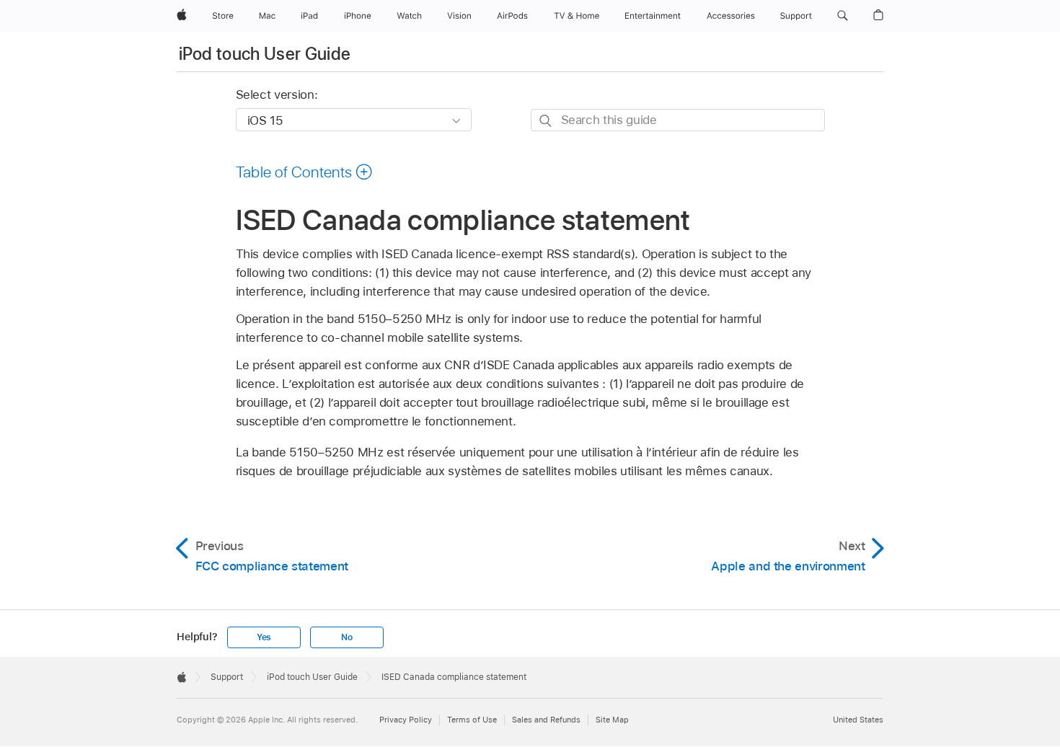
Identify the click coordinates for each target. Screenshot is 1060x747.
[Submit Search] (546, 120)
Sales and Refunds (546, 720)
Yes (264, 637)
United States (858, 720)
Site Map (612, 720)
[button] (842, 16)
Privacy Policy (405, 720)
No (347, 637)
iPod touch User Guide (265, 53)
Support (227, 677)
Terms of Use (472, 720)
